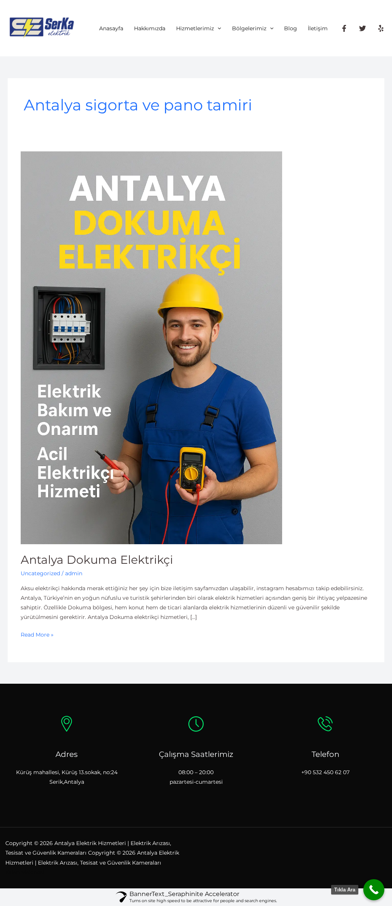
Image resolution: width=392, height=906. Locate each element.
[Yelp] (380, 28)
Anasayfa (111, 28)
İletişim (318, 28)
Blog (290, 28)
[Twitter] (362, 28)
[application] (217, 28)
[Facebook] (344, 28)
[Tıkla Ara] (373, 889)
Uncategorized (40, 573)
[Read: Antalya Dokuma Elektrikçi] (151, 347)
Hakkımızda (149, 28)
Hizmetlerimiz (195, 28)
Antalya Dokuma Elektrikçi (97, 560)
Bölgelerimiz (249, 28)
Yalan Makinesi (24, 872)
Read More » (37, 634)
